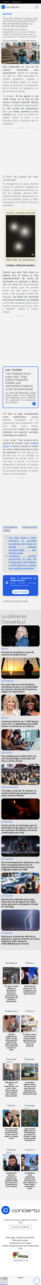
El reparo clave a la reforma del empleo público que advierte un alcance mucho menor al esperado (30, 1040)
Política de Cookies (20, 1240)
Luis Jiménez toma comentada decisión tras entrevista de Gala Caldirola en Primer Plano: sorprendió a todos (30, 1180)
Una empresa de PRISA (20, 1255)
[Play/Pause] (37, 1281)
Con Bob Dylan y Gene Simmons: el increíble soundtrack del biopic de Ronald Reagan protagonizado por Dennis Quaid (22, 545)
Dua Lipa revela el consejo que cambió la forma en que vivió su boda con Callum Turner (11, 1133)
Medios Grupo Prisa (20, 1260)
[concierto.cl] (10, 7)
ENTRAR (6, 2)
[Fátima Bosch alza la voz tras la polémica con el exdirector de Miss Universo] (29, 975)
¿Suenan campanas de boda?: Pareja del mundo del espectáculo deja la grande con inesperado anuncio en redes (11, 1042)
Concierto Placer (30, 527)
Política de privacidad (25, 1237)
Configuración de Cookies (20, 1243)
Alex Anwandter (10, 527)
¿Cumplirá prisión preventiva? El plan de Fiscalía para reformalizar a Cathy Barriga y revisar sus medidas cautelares (22, 562)
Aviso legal (10, 1237)
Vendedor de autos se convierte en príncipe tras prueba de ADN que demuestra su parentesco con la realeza (11, 1179)
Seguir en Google (21, 592)
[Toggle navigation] (37, 7)
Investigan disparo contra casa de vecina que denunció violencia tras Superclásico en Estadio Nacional (30, 1088)
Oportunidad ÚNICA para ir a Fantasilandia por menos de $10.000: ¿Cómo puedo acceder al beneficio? (30, 1134)
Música (7, 531)
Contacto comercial (20, 1227)
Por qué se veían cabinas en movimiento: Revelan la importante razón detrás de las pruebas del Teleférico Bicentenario (11, 993)
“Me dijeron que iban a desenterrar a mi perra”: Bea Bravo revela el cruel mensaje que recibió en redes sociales (11, 1089)
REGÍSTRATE (16, 2)
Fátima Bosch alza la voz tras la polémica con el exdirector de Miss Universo (29, 990)
